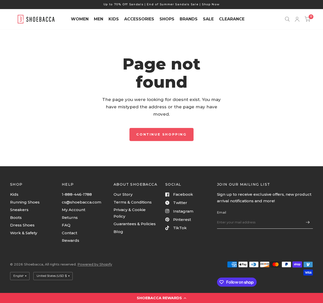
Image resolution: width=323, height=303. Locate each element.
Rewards (70, 240)
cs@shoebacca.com (81, 202)
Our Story (123, 194)
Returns (70, 217)
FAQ (66, 225)
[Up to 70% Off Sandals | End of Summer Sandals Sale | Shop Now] (161, 4)
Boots (16, 217)
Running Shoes (25, 202)
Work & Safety (23, 232)
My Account (73, 209)
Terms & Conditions (133, 202)
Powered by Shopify (94, 264)
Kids (14, 194)
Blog (118, 231)
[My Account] (297, 19)
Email (221, 212)
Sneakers (19, 209)
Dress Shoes (22, 225)
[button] (161, 298)
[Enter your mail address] (308, 222)
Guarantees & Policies (135, 223)
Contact (69, 232)
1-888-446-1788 (77, 194)
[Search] (287, 19)
